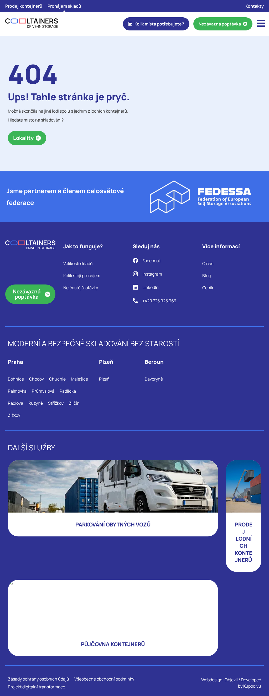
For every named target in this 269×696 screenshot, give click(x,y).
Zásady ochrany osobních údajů (38, 679)
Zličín (74, 403)
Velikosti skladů (78, 263)
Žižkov (14, 415)
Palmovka (17, 391)
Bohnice (16, 379)
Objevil (231, 680)
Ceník (207, 288)
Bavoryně (154, 379)
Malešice (79, 379)
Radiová (15, 403)
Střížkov (56, 403)
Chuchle (57, 379)
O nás (207, 263)
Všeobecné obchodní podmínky (104, 679)
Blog (206, 275)
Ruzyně (35, 403)
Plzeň (104, 379)
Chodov (36, 379)
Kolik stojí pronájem (81, 275)
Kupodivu (252, 686)
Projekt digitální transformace (36, 687)
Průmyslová (43, 391)
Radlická (68, 391)
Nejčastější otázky (80, 288)
